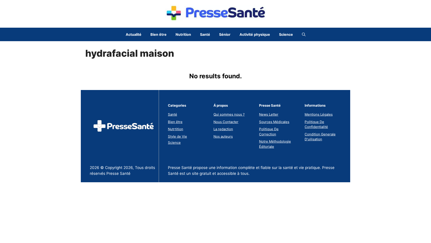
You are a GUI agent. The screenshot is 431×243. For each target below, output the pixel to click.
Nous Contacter (225, 122)
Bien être (158, 34)
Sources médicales (274, 122)
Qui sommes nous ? (229, 114)
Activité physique (255, 34)
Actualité (133, 34)
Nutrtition (175, 129)
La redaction (223, 129)
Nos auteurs (223, 136)
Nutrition (183, 34)
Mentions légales (319, 114)
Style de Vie (177, 136)
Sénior (225, 34)
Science (286, 34)
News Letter (268, 114)
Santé (205, 34)
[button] (303, 34)
